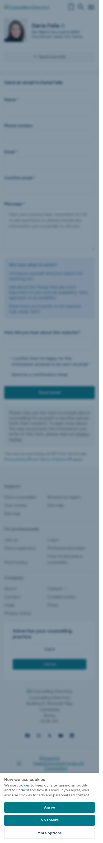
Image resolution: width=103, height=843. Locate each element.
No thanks (50, 820)
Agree (49, 807)
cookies (23, 785)
